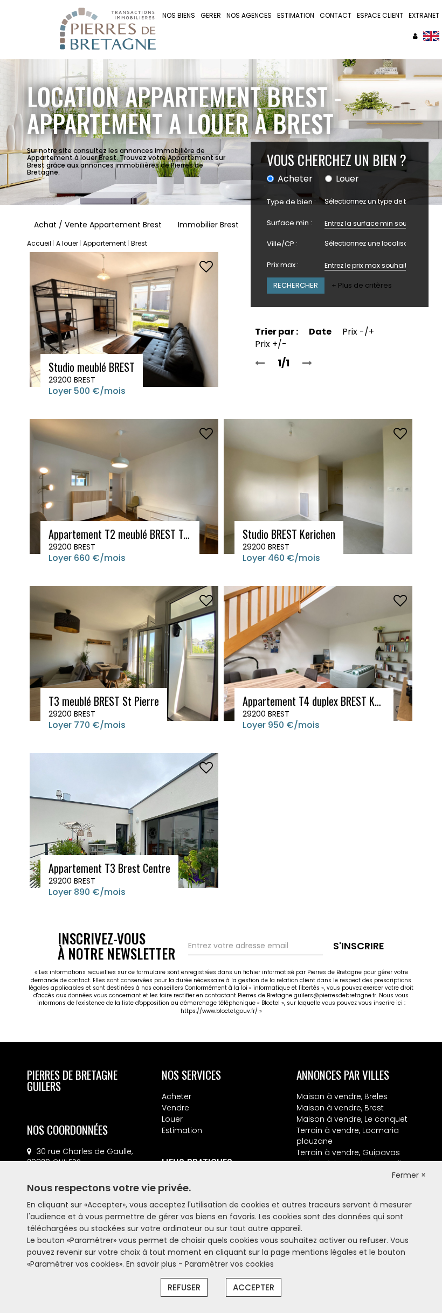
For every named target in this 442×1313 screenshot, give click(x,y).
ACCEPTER (253, 1287)
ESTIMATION (295, 15)
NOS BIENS (178, 15)
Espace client (380, 15)
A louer (67, 243)
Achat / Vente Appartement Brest (98, 224)
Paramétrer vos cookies (229, 1264)
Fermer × (409, 1175)
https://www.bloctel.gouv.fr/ (219, 1011)
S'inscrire (358, 946)
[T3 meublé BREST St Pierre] (124, 653)
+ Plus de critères (362, 285)
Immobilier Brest (208, 224)
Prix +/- (271, 344)
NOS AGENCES (249, 15)
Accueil (39, 243)
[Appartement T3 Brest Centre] (124, 820)
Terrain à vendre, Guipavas (348, 1152)
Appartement (104, 243)
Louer (172, 1119)
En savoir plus (152, 1264)
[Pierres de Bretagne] (431, 35)
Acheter (176, 1096)
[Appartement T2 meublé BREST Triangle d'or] (124, 486)
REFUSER (184, 1287)
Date (320, 331)
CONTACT (335, 15)
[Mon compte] (415, 35)
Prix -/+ (358, 331)
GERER (211, 15)
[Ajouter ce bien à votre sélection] (206, 267)
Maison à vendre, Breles (342, 1096)
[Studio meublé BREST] (124, 319)
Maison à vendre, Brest (340, 1107)
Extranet (424, 15)
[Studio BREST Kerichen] (318, 486)
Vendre (175, 1107)
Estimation (182, 1130)
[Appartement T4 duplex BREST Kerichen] (318, 653)
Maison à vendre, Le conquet (352, 1119)
